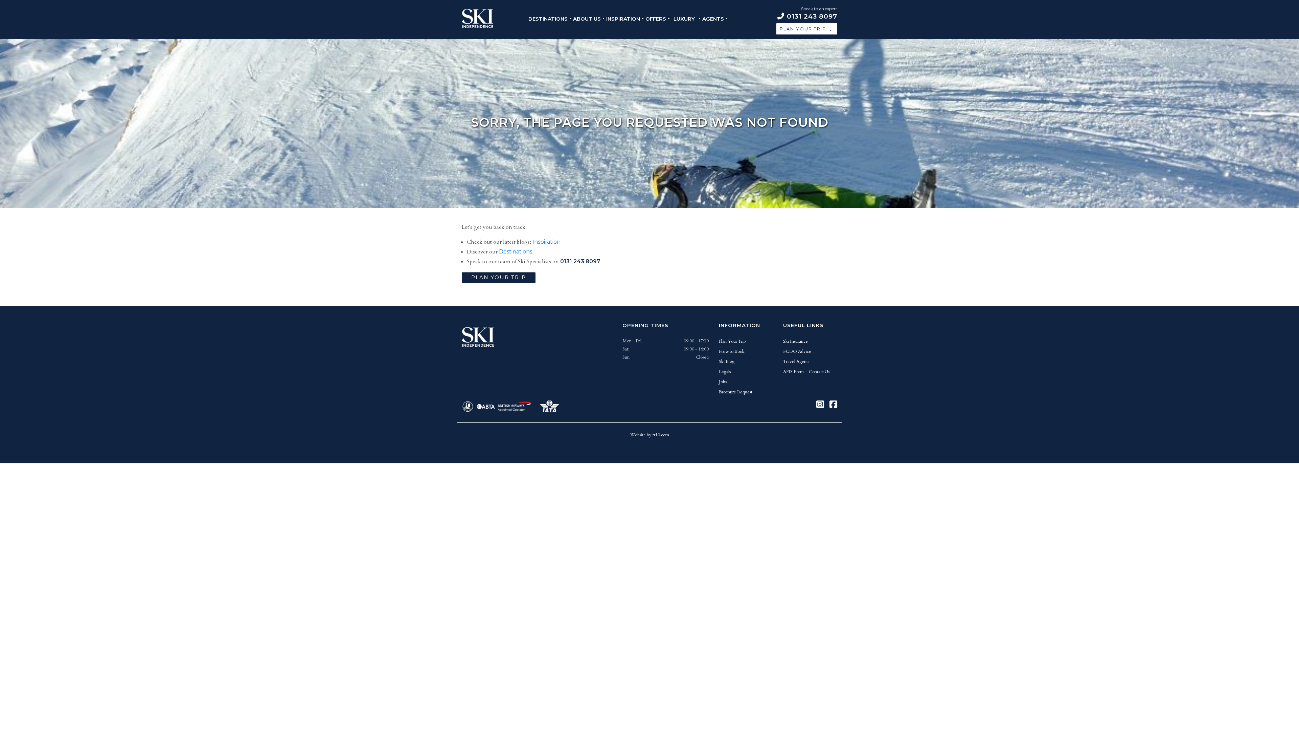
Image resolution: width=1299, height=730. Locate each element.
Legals (725, 372)
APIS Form (793, 372)
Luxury (684, 19)
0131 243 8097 (580, 261)
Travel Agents (796, 362)
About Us (587, 19)
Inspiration (623, 19)
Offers (655, 19)
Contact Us (819, 372)
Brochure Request (735, 392)
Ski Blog (726, 362)
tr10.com (661, 435)
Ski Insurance (795, 341)
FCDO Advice (797, 351)
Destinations (548, 19)
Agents (713, 19)
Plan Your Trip (803, 28)
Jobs (723, 382)
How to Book (732, 351)
